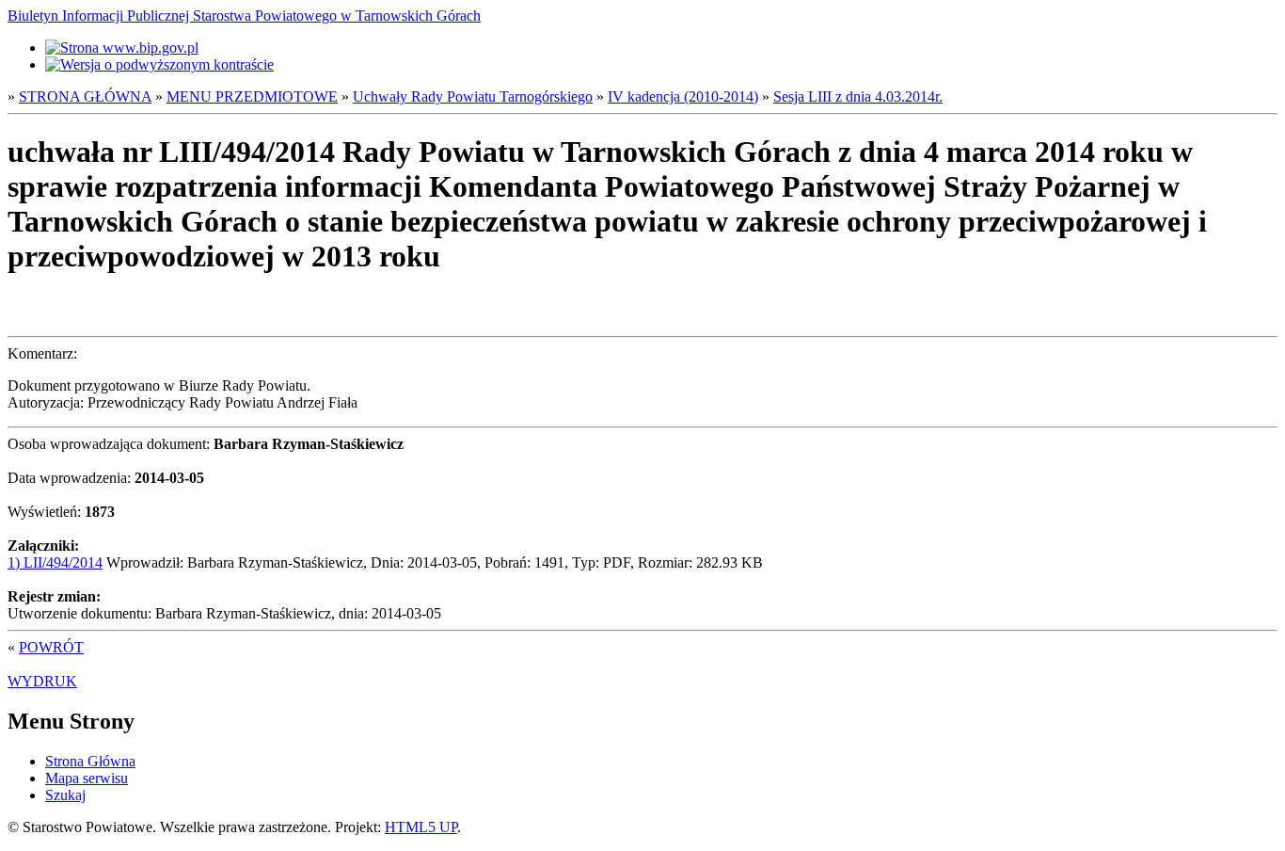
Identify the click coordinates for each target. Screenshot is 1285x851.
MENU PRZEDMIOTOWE (252, 96)
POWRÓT (51, 647)
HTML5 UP (421, 827)
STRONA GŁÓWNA (85, 96)
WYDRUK (42, 681)
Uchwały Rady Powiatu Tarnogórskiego (473, 96)
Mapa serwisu (86, 778)
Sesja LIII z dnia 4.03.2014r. (858, 96)
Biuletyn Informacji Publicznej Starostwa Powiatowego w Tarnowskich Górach (244, 16)
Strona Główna (90, 761)
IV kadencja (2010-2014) (683, 96)
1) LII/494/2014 (55, 562)
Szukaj (65, 795)
